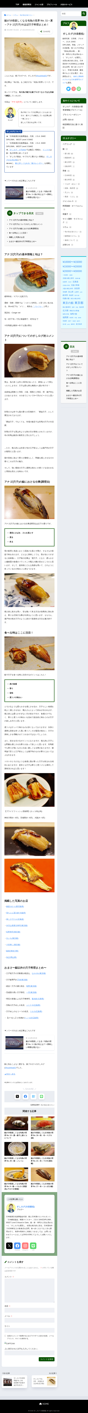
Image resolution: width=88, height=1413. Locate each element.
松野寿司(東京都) (13, 932)
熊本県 (81, 307)
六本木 (69, 282)
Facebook (17, 1250)
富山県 (70, 292)
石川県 (65, 311)
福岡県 (65, 317)
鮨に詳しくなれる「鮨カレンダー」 (29, 163)
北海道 (75, 282)
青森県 (74, 321)
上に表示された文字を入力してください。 (22, 1349)
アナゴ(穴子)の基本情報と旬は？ (21, 220)
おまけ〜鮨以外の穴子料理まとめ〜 (22, 241)
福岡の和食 (66, 314)
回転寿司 (69, 166)
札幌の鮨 (66, 298)
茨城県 (65, 321)
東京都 (79, 302)
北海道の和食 (66, 285)
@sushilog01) (41, 76)
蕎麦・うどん (71, 197)
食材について (71, 240)
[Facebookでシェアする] (25, 1096)
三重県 (70, 275)
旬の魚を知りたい (48, 1105)
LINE (33, 1250)
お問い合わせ (68, 120)
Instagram (25, 1250)
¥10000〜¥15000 (72, 262)
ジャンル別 (39, 4)
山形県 (76, 292)
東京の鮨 (68, 302)
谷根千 (69, 321)
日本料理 (69, 175)
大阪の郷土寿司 (68, 288)
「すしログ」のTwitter (17, 150)
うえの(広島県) (36, 1011)
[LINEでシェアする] (42, 1096)
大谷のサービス (66, 4)
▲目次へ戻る (9, 1074)
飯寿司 (78, 321)
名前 (8, 1306)
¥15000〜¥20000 (72, 266)
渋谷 (77, 307)
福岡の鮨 (73, 314)
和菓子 (67, 214)
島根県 (71, 295)
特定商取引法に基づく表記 (73, 126)
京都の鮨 (77, 278)
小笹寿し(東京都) (13, 945)
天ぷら (69, 192)
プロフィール (52, 4)
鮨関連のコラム (72, 236)
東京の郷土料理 (75, 298)
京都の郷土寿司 (68, 278)
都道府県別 (27, 4)
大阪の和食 (75, 285)
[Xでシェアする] (17, 1096)
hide (39, 213)
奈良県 (77, 288)
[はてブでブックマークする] (33, 1096)
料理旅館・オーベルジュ (73, 207)
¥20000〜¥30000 (72, 271)
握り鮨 (69, 153)
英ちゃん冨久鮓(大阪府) (16, 913)
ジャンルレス (69, 201)
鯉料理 (68, 324)
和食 (66, 171)
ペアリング (69, 144)
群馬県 (79, 317)
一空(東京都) (31, 992)
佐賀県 (65, 282)
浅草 (73, 307)
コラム (67, 227)
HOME (45, 1404)
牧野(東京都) (31, 986)
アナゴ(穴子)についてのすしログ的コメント (26, 224)
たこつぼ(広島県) (31, 1018)
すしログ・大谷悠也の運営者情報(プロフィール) (73, 108)
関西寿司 (69, 158)
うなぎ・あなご (72, 184)
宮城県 (65, 292)
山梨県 (81, 292)
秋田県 (71, 317)
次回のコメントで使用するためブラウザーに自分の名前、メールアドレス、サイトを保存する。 (30, 1337)
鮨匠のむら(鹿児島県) (15, 907)
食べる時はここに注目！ (18, 233)
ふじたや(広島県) (33, 1005)
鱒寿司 (73, 324)
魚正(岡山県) (11, 957)
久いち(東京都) (12, 938)
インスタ (46, 150)
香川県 (64, 324)
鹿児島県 (79, 324)
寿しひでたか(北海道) (15, 919)
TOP (17, 4)
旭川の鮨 (76, 295)
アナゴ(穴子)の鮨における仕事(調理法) (24, 228)
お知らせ (68, 245)
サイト (7, 1326)
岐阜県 (65, 295)
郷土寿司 (69, 162)
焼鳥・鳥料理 (71, 188)
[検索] (83, 13)
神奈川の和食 (74, 311)
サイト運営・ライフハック (73, 220)
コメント (9, 1277)
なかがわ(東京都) (39, 973)
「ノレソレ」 (38, 306)
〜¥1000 (65, 275)
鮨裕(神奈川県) (12, 951)
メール (8, 1316)
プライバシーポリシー (72, 115)
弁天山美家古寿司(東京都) (17, 926)
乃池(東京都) (22, 980)
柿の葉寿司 (67, 307)
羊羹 (75, 317)
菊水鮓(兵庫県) (38, 999)
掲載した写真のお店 (16, 237)
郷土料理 (69, 180)
